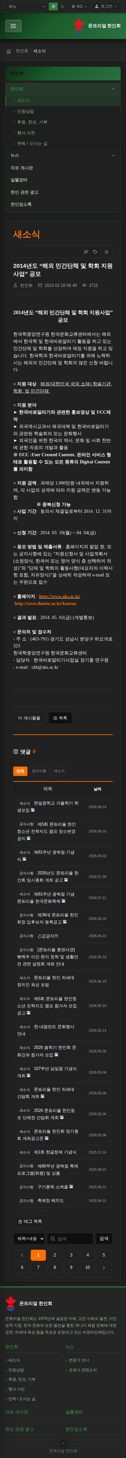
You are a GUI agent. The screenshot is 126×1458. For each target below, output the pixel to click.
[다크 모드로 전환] (106, 252)
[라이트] (53, 6)
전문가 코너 (79, 1360)
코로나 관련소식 (83, 1370)
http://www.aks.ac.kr (59, 596)
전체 (20, 771)
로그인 (106, 6)
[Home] (8, 51)
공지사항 (39, 771)
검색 (104, 1238)
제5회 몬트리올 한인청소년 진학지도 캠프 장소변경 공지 (46, 831)
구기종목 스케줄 (52, 1186)
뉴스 (15, 155)
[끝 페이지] (104, 1267)
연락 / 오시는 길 (32, 143)
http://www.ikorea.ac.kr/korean (45, 603)
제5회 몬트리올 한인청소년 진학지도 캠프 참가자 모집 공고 (47, 1005)
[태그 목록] (95, 252)
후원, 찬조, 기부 (32, 122)
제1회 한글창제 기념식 (55, 1152)
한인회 (22, 50)
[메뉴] (13, 26)
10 (87, 1267)
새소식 (23, 100)
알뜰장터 (19, 179)
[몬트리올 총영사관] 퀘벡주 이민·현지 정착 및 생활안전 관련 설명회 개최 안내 (47, 956)
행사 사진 (26, 132)
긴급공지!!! (47, 936)
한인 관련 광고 (24, 192)
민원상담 (25, 111)
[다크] (62, 6)
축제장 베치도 (50, 1200)
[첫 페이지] (22, 1255)
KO (79, 6)
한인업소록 (21, 204)
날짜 (97, 789)
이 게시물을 (29, 718)
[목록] (86, 252)
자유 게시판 (22, 167)
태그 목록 (33, 1221)
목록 (63, 718)
